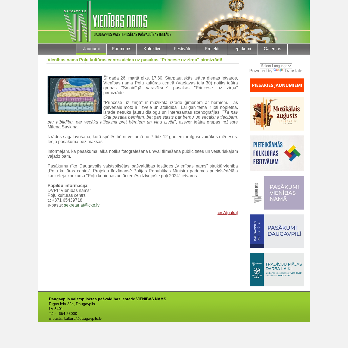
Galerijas (272, 48)
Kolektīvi (152, 48)
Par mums (121, 48)
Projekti (212, 48)
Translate (293, 70)
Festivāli (182, 48)
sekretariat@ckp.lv (82, 205)
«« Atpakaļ (227, 212)
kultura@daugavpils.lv (83, 318)
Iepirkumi (242, 48)
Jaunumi (91, 48)
